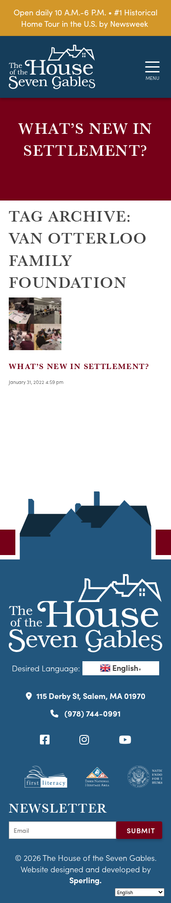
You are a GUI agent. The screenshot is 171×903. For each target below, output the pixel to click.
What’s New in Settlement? (79, 366)
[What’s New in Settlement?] (35, 344)
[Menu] (152, 67)
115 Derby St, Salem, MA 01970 (91, 695)
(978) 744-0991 (92, 713)
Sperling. (85, 879)
